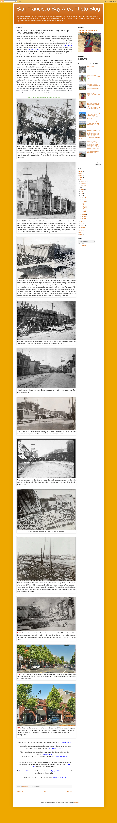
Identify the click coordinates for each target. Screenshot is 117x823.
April (82, 221)
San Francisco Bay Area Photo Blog (58, 9)
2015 (80, 232)
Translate (83, 245)
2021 (80, 171)
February (83, 225)
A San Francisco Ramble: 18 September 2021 (93, 152)
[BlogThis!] (33, 786)
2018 (80, 177)
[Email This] (32, 786)
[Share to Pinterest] (39, 786)
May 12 (84, 214)
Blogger (76, 802)
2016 (80, 230)
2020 (80, 173)
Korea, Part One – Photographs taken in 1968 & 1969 (93, 68)
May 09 (84, 216)
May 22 (84, 201)
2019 (80, 175)
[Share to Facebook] (37, 786)
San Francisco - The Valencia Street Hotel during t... (85, 207)
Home (44, 791)
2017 (80, 179)
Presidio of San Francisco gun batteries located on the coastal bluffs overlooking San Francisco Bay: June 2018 (93, 87)
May (82, 195)
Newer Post (20, 791)
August (82, 189)
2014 (80, 234)
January (83, 227)
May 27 (84, 199)
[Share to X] (35, 786)
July (82, 191)
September (83, 185)
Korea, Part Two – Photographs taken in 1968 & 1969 (93, 95)
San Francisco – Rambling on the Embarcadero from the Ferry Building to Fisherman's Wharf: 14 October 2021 (93, 115)
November (83, 183)
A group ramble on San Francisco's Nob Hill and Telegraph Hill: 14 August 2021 (93, 123)
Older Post (69, 791)
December (83, 181)
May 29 (84, 197)
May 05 (84, 218)
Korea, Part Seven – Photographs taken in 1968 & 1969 (93, 77)
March (82, 223)
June (82, 193)
